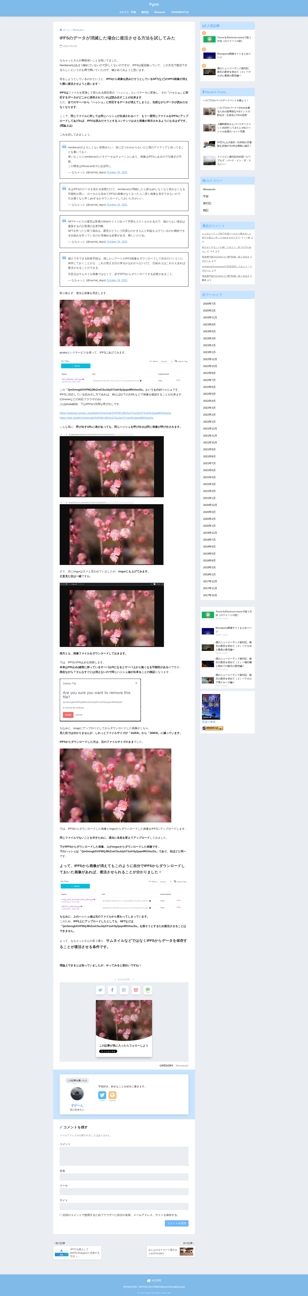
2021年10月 (210, 442)
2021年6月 (209, 470)
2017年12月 (210, 581)
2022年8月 (209, 373)
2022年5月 (209, 393)
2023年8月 (209, 324)
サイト (64, 1200)
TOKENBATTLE (180, 12)
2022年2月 (209, 414)
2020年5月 (209, 512)
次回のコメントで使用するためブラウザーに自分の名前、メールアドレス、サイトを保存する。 (121, 1215)
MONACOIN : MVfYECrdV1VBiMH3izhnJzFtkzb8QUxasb (154, 1287)
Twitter (102, 1101)
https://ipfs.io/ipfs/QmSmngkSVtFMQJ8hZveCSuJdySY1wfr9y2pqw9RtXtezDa (106, 417)
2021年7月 (209, 463)
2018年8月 (209, 560)
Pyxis (154, 4)
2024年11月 (210, 317)
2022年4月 (209, 400)
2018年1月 (209, 574)
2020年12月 (210, 505)
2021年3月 (209, 484)
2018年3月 (209, 567)
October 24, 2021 (117, 172)
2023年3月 (209, 338)
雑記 (206, 210)
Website (112, 1101)
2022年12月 (210, 359)
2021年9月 (209, 449)
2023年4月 (209, 331)
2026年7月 (209, 303)
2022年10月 (210, 366)
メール (64, 1185)
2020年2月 (209, 518)
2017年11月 (210, 588)
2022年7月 (209, 380)
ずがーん (206, 261)
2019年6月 (209, 546)
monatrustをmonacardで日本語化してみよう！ (225, 266)
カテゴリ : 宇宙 (127, 12)
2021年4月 (209, 477)
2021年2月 (209, 491)
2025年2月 (209, 310)
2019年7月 (209, 539)
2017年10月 (210, 595)
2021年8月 (209, 456)
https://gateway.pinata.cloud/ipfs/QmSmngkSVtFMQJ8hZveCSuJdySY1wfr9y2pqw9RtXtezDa (115, 413)
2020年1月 (209, 525)
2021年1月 (209, 498)
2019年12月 (210, 532)
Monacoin (159, 12)
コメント (65, 1144)
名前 (62, 1170)
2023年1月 (209, 352)
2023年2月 (209, 345)
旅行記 (145, 12)
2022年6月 (209, 386)
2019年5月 (209, 553)
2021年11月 (210, 435)
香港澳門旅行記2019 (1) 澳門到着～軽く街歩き (225, 257)
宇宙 (206, 196)
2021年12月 (210, 428)
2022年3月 (209, 407)
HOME (156, 1280)
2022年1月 (209, 421)
